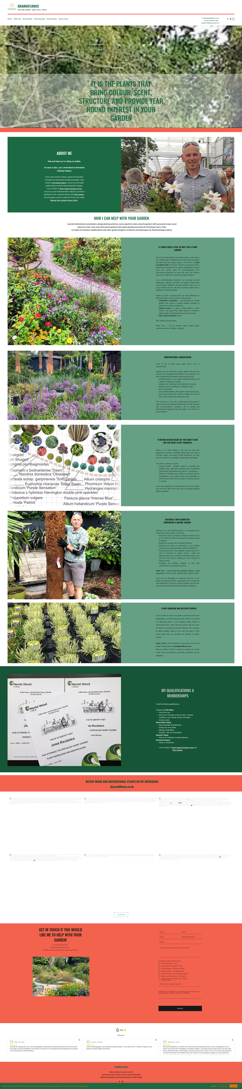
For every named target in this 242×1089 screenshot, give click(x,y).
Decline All (223, 1086)
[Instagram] (231, 19)
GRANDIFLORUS (28, 6)
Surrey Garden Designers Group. (71, 189)
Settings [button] (213, 1086)
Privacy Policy (83, 1086)
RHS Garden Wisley (59, 183)
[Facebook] (228, 19)
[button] (233, 19)
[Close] (240, 1085)
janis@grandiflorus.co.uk (211, 18)
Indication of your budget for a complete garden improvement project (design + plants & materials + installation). (178, 992)
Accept (233, 1086)
